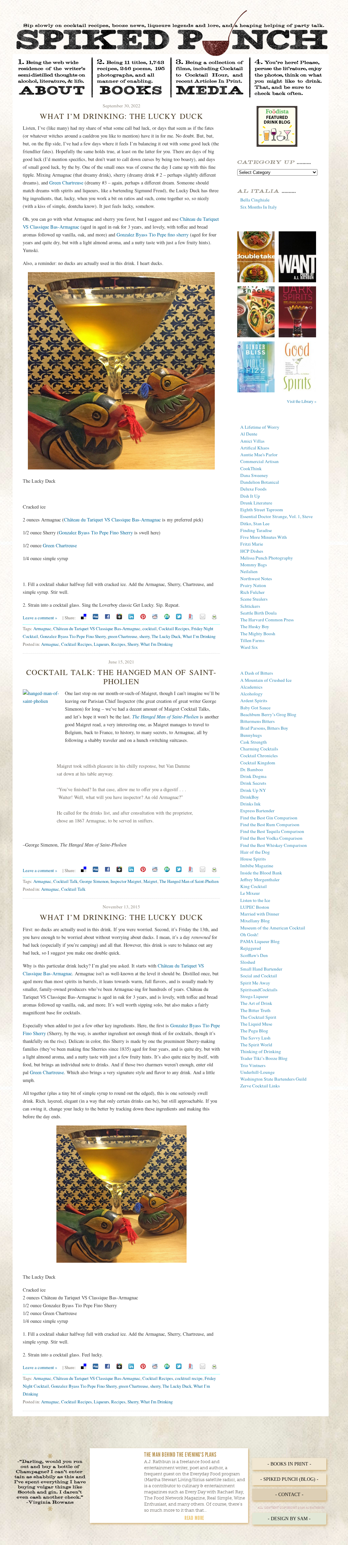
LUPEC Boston (254, 907)
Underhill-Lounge (257, 1072)
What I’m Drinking (198, 636)
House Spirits (253, 859)
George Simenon (94, 881)
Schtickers (250, 606)
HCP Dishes (251, 551)
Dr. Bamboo (251, 769)
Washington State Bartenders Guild (273, 1079)
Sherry (132, 644)
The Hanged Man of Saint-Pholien (189, 881)
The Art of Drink (256, 1003)
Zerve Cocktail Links (260, 1086)
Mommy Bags (253, 565)
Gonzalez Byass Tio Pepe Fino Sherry (96, 532)
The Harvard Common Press (267, 620)
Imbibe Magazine (256, 866)
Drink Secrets (253, 783)
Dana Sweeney (254, 475)
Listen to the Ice (255, 900)
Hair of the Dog (255, 852)
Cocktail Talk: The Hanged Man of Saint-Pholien (121, 676)
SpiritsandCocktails (258, 990)
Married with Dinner (259, 914)
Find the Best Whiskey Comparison (273, 845)
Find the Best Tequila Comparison (272, 831)
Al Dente (248, 434)
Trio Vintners (252, 1065)
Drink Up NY (253, 790)
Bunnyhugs (251, 735)
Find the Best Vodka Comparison (271, 838)
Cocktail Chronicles (259, 755)
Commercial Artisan (259, 461)
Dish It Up (250, 496)
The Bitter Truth (255, 1010)
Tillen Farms (252, 640)
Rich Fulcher (252, 592)
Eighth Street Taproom (261, 510)
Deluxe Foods (253, 489)
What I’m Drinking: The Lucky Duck (121, 116)
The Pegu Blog (254, 1031)
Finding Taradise (256, 530)
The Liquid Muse (256, 1024)
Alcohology (251, 694)
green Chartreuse (122, 636)
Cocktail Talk (65, 881)
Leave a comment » (40, 618)
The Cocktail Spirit (258, 1017)
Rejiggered (250, 948)
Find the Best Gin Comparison (268, 818)
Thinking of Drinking (260, 1051)
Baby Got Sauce (255, 708)
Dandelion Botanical (259, 482)
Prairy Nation (253, 585)
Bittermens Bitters (257, 721)
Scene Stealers (253, 599)
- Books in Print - (289, 1464)
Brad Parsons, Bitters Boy (264, 728)
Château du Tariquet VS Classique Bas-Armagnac (112, 519)
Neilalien (249, 571)
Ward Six (249, 647)
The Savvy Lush (255, 1038)
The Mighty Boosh (257, 634)
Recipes (118, 644)
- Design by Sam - (289, 1518)
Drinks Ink (250, 804)
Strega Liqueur (254, 996)
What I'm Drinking (156, 644)
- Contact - (289, 1494)
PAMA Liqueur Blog (260, 941)
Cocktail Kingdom (257, 763)
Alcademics (251, 687)
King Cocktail (253, 886)
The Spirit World (256, 1045)
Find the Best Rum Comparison (269, 824)
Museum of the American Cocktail (272, 928)
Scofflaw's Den (254, 955)
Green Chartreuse (66, 182)
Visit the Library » (301, 401)
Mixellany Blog (255, 921)
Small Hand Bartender (261, 969)
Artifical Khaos (254, 448)
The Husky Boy (254, 626)
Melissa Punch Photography (266, 558)
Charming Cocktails (259, 749)
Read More (194, 1517)
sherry (144, 636)
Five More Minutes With (263, 537)
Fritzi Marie (251, 544)
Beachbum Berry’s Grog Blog (268, 714)
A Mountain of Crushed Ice (266, 680)
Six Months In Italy (258, 207)
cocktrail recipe (189, 1378)
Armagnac (42, 628)
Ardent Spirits (253, 700)
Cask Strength (253, 742)
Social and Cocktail (258, 976)
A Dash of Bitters (256, 673)
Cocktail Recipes (174, 628)
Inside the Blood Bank (261, 873)
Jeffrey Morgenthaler (260, 879)
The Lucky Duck (166, 636)
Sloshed (247, 962)
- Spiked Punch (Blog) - (289, 1479)
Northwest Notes (256, 578)
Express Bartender (257, 810)
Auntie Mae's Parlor (259, 454)
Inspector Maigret (125, 881)
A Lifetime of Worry (259, 427)
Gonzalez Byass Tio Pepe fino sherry (153, 234)
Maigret (150, 881)
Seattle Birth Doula (258, 613)
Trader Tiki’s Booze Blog (264, 1058)
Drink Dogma (253, 776)
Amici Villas (252, 441)
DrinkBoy (249, 797)
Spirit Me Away (255, 983)
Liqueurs (101, 644)
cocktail (149, 628)
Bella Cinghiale (254, 200)
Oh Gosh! (249, 934)
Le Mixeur (250, 893)
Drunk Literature (256, 503)
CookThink (251, 468)
